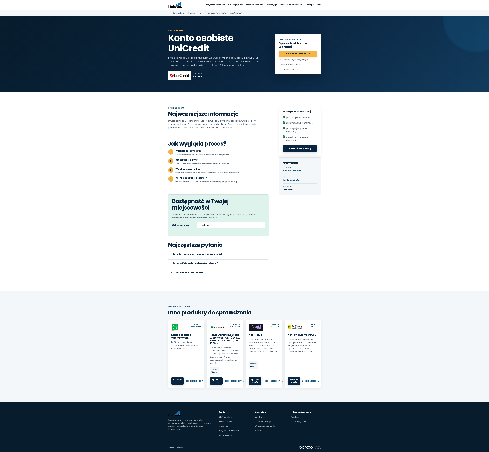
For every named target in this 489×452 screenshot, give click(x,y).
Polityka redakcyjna (263, 421)
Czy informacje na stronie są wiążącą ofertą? (197, 254)
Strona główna (179, 13)
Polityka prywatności (300, 421)
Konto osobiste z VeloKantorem (181, 336)
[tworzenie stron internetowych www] (310, 447)
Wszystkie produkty (215, 5)
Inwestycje (271, 5)
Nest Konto (255, 335)
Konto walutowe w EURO (302, 335)
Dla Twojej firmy (235, 5)
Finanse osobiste (254, 5)
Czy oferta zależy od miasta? (189, 272)
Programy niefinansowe (292, 5)
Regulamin (295, 417)
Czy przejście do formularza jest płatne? (195, 263)
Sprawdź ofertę (177, 381)
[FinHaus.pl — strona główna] (175, 5)
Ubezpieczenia (314, 5)
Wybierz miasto (180, 225)
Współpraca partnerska (265, 426)
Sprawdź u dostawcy (300, 148)
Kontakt (258, 430)
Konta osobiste (212, 13)
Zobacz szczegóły (194, 381)
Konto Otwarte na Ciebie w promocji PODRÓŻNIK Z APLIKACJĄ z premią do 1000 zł (225, 339)
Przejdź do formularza (298, 53)
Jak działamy (260, 417)
